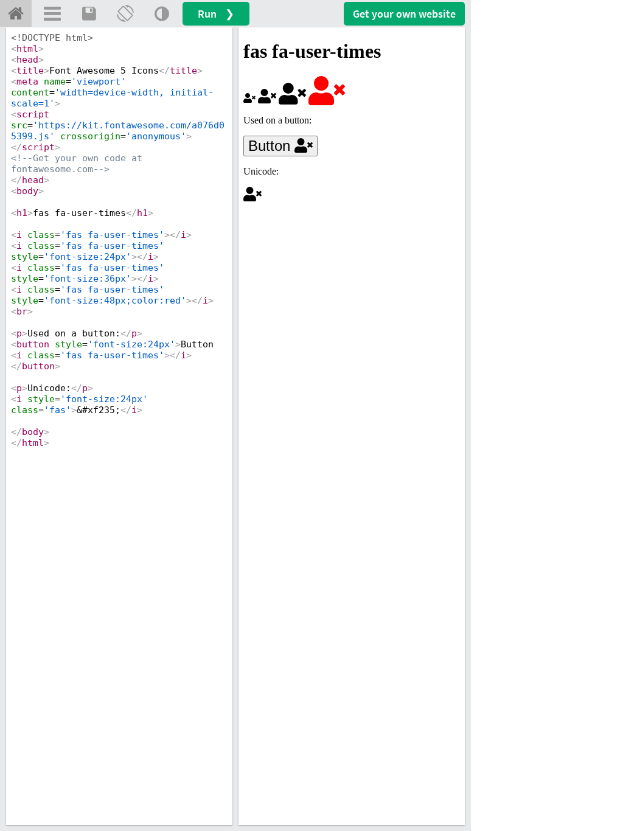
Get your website (404, 14)
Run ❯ (216, 14)
